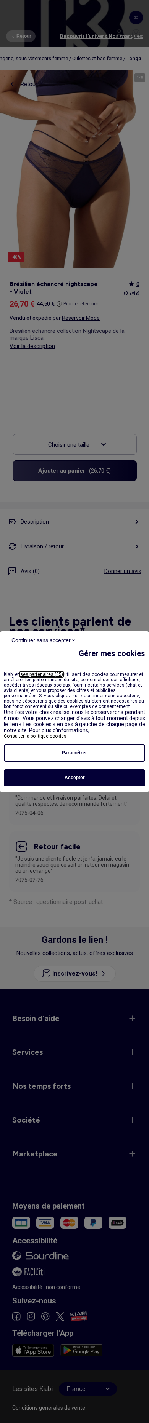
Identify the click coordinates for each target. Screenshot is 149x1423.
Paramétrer (74, 752)
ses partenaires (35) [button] (41, 674)
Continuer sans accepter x (43, 640)
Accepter (75, 777)
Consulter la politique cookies (35, 736)
